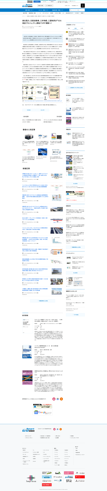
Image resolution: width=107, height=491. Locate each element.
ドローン (63, 2)
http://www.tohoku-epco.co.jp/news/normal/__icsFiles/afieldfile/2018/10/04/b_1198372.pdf (43, 100)
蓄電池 (34, 458)
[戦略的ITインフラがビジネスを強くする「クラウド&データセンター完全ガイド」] (47, 473)
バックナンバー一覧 (78, 282)
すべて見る (76, 314)
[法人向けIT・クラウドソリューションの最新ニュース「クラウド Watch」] (47, 477)
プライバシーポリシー (29, 437)
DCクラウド (74, 1)
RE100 (34, 461)
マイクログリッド (26, 452)
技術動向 (56, 450)
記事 (76, 448)
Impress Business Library (71, 187)
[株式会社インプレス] (31, 478)
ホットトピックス (67, 456)
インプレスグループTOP (75, 437)
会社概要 (57, 437)
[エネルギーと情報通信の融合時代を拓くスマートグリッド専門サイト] (69, 477)
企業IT (66, 1)
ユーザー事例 (57, 465)
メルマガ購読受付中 (49, 5)
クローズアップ (57, 458)
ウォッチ (66, 460)
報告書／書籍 (40, 5)
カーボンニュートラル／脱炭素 (26, 461)
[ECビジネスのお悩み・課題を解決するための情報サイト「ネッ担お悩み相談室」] (47, 485)
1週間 (75, 28)
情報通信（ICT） (25, 456)
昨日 (69, 28)
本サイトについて (28, 435)
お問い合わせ (58, 435)
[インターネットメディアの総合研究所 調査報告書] (80, 473)
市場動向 (66, 462)
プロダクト (56, 460)
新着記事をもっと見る (43, 300)
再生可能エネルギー (69, 13)
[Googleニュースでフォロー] (57, 429)
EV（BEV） (77, 13)
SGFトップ (23, 16)
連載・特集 (25, 13)
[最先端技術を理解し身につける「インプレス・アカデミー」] (80, 481)
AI (40, 13)
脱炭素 (51, 13)
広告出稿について (75, 5)
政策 (24, 458)
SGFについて (67, 5)
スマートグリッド (45, 13)
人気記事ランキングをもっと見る (76, 87)
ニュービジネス (46, 458)
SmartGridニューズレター (80, 454)
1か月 (82, 28)
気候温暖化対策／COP (47, 461)
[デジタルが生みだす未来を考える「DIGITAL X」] (58, 481)
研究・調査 (59, 2)
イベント (56, 452)
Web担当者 (59, 1)
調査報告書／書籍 (32, 13)
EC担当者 (63, 1)
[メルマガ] (53, 398)
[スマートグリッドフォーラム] (28, 430)
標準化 (34, 456)
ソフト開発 (69, 1)
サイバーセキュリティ (47, 456)
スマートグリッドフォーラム (28, 5)
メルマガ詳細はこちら (81, 196)
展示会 (66, 465)
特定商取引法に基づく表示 (45, 437)
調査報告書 (78, 452)
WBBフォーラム (25, 464)
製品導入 (52, 1)
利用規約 (72, 435)
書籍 (76, 450)
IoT (63, 13)
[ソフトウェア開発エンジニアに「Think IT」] (58, 473)
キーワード (66, 458)
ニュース (56, 454)
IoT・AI (44, 1)
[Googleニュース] (57, 398)
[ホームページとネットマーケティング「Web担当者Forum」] (69, 473)
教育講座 (66, 2)
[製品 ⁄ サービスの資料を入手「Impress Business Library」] (47, 481)
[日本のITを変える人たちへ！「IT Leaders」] (58, 477)
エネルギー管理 (58, 13)
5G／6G (24, 454)
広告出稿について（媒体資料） (46, 435)
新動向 (56, 462)
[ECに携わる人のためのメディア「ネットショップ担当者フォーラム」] (80, 477)
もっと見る (75, 183)
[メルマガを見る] (54, 429)
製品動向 (66, 450)
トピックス (56, 456)
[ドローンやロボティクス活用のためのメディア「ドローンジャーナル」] (69, 481)
